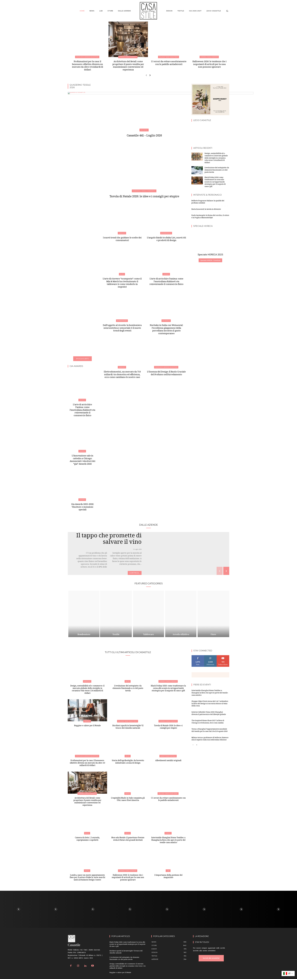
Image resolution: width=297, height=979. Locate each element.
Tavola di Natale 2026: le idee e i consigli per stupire (144, 197)
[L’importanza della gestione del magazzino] (168, 860)
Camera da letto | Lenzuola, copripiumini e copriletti (87, 839)
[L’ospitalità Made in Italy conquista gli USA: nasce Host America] (128, 783)
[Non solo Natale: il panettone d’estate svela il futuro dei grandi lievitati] (128, 822)
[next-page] (149, 75)
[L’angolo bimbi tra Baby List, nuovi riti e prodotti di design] (166, 219)
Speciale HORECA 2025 (210, 254)
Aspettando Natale (168, 756)
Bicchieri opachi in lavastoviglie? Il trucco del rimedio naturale (127, 727)
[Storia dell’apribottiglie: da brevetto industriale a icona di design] (128, 745)
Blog (122, 274)
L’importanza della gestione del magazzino (168, 876)
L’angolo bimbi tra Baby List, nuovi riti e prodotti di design (166, 239)
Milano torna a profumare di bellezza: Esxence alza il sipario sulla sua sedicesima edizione (210, 738)
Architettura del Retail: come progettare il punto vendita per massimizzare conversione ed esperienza (128, 66)
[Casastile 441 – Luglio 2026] (144, 107)
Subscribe (223, 656)
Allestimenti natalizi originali (168, 760)
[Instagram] (78, 966)
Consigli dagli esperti (127, 57)
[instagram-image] (18, 909)
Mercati (122, 233)
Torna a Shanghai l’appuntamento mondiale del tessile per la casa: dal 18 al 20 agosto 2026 (210, 730)
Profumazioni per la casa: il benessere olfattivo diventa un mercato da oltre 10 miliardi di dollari (87, 66)
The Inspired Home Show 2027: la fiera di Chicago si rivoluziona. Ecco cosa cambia (208, 721)
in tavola (166, 321)
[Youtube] (93, 966)
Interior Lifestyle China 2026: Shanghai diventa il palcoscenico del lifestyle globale (209, 713)
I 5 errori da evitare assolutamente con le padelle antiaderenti (168, 63)
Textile (87, 721)
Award (82, 400)
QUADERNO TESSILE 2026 (80, 86)
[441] (197, 133)
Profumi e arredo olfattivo (87, 57)
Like (198, 656)
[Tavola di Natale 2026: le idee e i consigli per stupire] (144, 168)
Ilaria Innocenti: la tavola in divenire (206, 209)
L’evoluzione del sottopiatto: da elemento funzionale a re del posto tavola (217, 170)
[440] (210, 133)
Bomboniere (166, 233)
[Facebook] (71, 966)
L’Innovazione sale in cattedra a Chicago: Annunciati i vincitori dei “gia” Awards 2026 (82, 460)
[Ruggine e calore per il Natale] (87, 710)
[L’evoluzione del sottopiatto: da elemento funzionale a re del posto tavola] (197, 170)
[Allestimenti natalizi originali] (168, 745)
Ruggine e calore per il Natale (87, 725)
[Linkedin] (85, 966)
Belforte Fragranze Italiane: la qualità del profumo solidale (207, 202)
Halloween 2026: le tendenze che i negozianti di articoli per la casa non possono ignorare (209, 64)
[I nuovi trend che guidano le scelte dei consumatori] (122, 219)
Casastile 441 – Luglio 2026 (144, 136)
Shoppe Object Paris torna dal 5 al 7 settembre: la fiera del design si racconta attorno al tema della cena (210, 703)
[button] (227, 11)
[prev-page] (146, 75)
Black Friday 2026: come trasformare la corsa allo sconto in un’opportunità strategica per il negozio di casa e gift (215, 182)
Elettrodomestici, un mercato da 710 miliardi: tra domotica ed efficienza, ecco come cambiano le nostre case (122, 374)
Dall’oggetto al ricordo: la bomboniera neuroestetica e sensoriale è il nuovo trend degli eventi (122, 328)
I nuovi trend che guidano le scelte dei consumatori (122, 239)
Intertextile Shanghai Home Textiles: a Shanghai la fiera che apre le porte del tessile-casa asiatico (168, 840)
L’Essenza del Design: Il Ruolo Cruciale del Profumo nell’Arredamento (166, 373)
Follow (210, 656)
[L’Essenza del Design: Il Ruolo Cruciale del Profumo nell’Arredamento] (166, 353)
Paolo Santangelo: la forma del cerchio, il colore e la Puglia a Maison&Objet (210, 216)
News (127, 793)
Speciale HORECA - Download (210, 260)
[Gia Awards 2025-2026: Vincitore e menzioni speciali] (82, 485)
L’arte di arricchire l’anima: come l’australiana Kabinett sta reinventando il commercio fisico (82, 410)
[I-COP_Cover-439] (223, 133)
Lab (168, 870)
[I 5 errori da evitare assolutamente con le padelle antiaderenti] (169, 39)
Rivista (144, 130)
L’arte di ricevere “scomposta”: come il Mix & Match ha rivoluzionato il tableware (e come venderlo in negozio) (122, 283)
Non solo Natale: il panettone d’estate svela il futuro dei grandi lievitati (127, 839)
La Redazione (202, 936)
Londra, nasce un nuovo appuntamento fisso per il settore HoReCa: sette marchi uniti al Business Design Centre (87, 878)
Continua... (134, 573)
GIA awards (76, 366)
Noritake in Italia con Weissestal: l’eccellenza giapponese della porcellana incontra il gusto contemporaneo (166, 329)
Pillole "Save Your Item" (168, 57)
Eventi (168, 833)
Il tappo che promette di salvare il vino (109, 540)
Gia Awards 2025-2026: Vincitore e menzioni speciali (82, 507)
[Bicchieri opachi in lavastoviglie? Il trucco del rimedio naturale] (128, 710)
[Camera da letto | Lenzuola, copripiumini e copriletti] (87, 822)
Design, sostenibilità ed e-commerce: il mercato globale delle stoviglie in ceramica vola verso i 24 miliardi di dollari (216, 158)
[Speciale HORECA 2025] (210, 241)
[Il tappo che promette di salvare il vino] (188, 557)
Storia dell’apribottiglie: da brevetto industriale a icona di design (128, 762)
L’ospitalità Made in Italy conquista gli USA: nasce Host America (128, 799)
